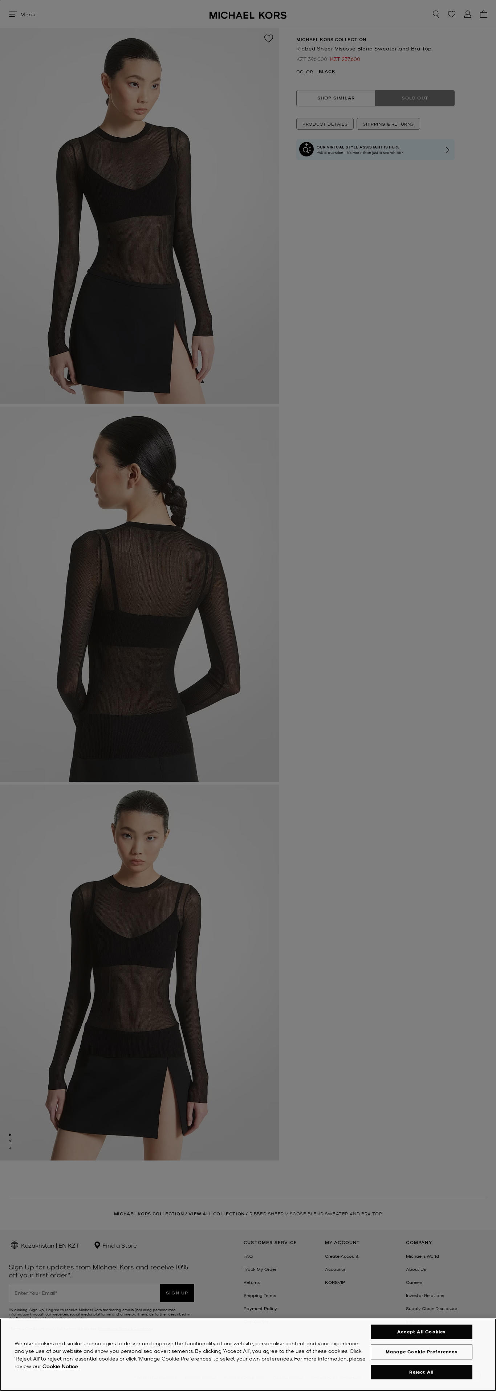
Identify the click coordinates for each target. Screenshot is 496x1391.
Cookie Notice (60, 1366)
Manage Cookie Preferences (422, 1352)
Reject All (421, 1372)
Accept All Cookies (421, 1332)
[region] (248, 1354)
